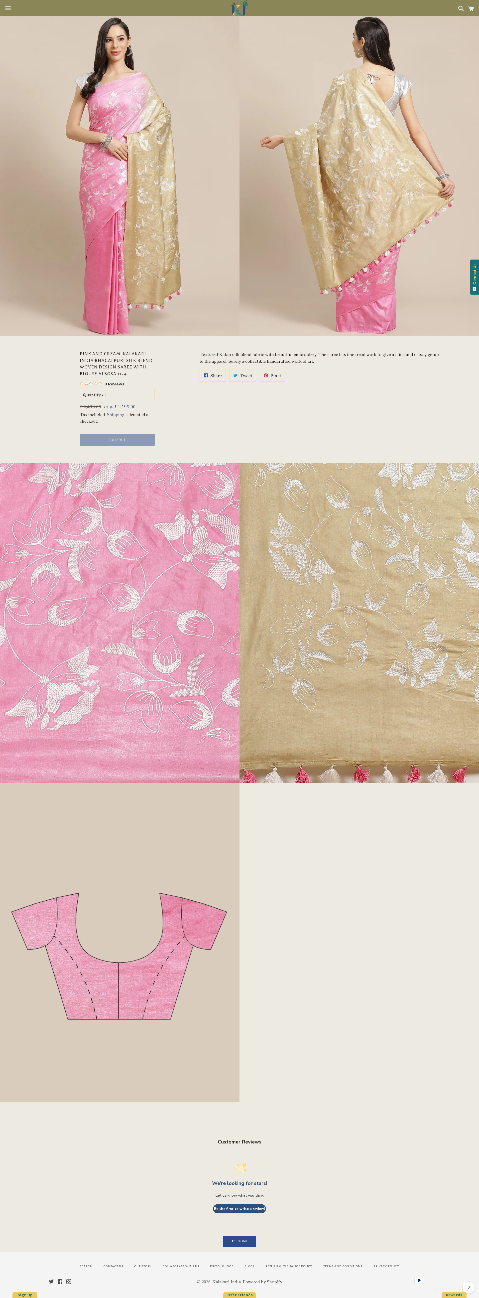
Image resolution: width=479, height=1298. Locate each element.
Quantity (92, 394)
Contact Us (113, 1266)
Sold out (117, 440)
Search (86, 1266)
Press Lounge (222, 1266)
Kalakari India (226, 1281)
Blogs (249, 1266)
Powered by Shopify (262, 1281)
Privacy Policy (386, 1266)
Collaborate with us (181, 1266)
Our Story (143, 1266)
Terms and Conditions (342, 1266)
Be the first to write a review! (239, 1208)
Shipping (115, 414)
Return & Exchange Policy (288, 1266)
